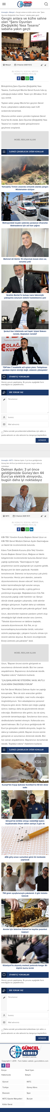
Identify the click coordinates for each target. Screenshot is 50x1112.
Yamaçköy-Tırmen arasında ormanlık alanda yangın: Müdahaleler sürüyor (25, 188)
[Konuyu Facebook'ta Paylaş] (19, 78)
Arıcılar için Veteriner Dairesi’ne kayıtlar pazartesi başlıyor (25, 930)
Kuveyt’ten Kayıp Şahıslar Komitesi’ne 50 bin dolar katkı (25, 786)
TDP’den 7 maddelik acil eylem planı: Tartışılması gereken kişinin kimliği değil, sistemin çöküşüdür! (25, 368)
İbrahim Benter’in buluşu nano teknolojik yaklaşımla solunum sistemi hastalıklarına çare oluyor (25, 298)
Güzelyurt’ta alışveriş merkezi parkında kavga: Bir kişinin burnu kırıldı (25, 966)
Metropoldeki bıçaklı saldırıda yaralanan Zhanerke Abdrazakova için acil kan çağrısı (25, 224)
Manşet (12, 12)
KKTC (11, 460)
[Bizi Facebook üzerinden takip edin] (3, 1065)
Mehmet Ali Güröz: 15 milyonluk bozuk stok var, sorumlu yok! (25, 260)
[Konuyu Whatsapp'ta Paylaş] (27, 78)
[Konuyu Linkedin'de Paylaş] (31, 78)
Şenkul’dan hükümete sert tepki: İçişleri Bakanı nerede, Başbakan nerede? (25, 332)
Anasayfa (4, 12)
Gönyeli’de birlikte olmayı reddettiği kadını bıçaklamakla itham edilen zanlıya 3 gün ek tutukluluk (25, 824)
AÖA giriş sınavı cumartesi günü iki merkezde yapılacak (25, 858)
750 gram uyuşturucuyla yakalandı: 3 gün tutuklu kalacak (25, 894)
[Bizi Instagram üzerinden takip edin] (8, 1065)
